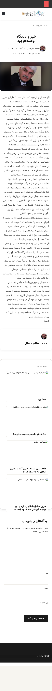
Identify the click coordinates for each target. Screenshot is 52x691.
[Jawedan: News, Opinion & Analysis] (33, 13)
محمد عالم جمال (33, 48)
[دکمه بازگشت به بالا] (51, 664)
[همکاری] (27, 383)
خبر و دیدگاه (37, 25)
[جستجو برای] (48, 15)
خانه (46, 25)
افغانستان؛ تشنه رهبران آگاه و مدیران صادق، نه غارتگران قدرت (28, 471)
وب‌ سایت (44, 602)
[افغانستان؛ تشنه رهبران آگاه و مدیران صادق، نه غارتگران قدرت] (27, 452)
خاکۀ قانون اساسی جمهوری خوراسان (29, 434)
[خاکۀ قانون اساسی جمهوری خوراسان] (27, 418)
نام (47, 573)
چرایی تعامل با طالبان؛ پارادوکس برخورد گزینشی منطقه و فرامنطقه (30, 508)
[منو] (3, 15)
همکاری (42, 399)
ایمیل (46, 588)
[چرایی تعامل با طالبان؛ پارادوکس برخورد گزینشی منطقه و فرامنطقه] (27, 490)
